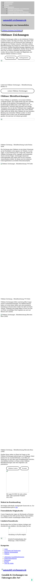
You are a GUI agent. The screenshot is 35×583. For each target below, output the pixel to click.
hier (17, 507)
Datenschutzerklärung (10, 558)
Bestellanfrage (8, 4)
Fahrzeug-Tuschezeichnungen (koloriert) (19, 13)
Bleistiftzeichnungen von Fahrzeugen (18, 8)
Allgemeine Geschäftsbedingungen (14, 557)
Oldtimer (6, 554)
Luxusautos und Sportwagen (12, 550)
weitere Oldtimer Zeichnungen (17, 91)
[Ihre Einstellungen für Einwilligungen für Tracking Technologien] (32, 580)
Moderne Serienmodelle (11, 552)
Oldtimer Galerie (13, 468)
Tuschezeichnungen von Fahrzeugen (18, 12)
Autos (6, 549)
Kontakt (6, 5)
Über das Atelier (9, 563)
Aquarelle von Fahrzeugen (15, 10)
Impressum (7, 560)
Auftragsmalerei (8, 2)
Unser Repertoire (9, 7)
